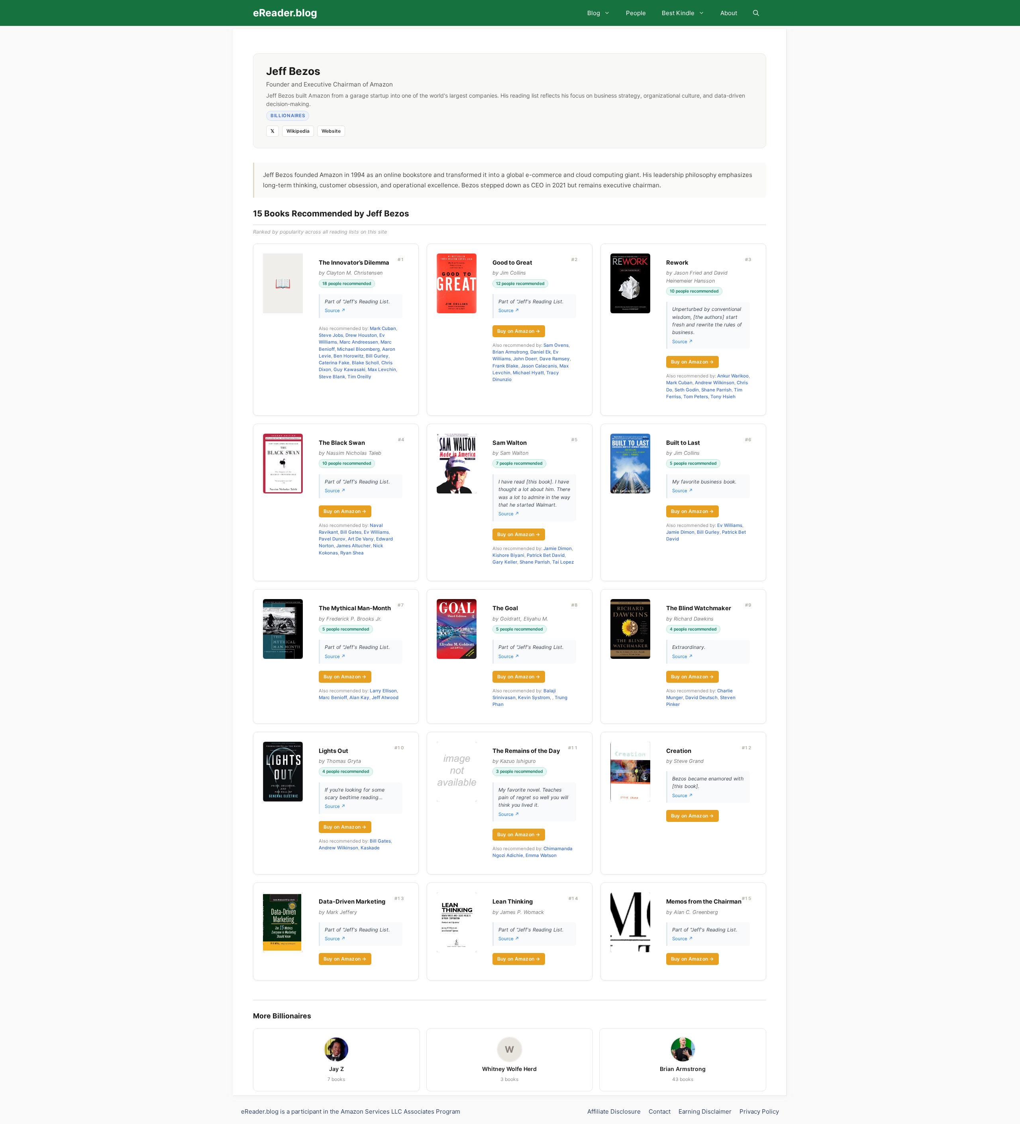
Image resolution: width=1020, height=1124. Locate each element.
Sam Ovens (556, 345)
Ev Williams (376, 532)
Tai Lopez (563, 562)
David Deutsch (701, 697)
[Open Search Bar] (756, 13)
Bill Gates (350, 532)
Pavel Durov (332, 539)
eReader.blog (285, 13)
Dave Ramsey (554, 359)
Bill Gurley (377, 356)
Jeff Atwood (385, 697)
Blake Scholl (365, 362)
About (728, 13)
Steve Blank (332, 376)
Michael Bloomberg (358, 349)
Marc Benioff (333, 697)
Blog (593, 13)
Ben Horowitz (348, 356)
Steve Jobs (331, 335)
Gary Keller (504, 562)
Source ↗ (335, 310)
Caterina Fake (334, 362)
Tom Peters (695, 396)
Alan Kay (359, 697)
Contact (660, 1111)
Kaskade (370, 848)
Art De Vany (361, 539)
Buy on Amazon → (518, 331)
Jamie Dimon (557, 548)
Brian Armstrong (510, 352)
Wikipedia (298, 131)
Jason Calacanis (539, 366)
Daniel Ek (540, 352)
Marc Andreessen (358, 342)
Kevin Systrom (534, 697)
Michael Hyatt (528, 372)
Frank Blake (505, 366)
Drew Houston (361, 335)
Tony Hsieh (723, 396)
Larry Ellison (383, 691)
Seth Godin (687, 390)
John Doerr (525, 359)
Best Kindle (678, 13)
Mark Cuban (383, 328)
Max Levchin (382, 369)
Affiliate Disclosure (614, 1111)
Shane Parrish (716, 390)
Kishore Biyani (508, 555)
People (636, 13)
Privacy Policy (759, 1111)
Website (331, 131)
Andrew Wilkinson (714, 382)
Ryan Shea (352, 553)
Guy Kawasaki (349, 369)
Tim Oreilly (359, 376)
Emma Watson (541, 855)
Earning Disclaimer (705, 1111)
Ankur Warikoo (733, 376)
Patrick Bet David (546, 555)
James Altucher (353, 545)
